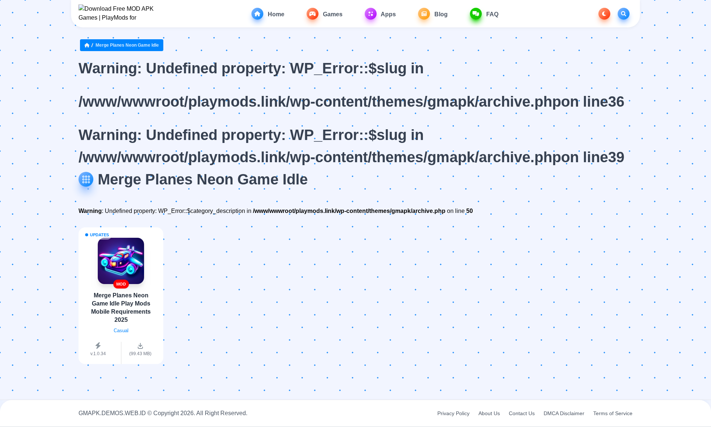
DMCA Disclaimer (564, 413)
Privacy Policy (453, 413)
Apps (388, 14)
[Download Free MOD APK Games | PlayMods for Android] (116, 13)
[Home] (88, 45)
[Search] (624, 14)
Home (275, 14)
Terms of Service (612, 413)
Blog (440, 14)
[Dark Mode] (604, 14)
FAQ (491, 14)
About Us (489, 413)
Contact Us (522, 413)
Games (332, 14)
